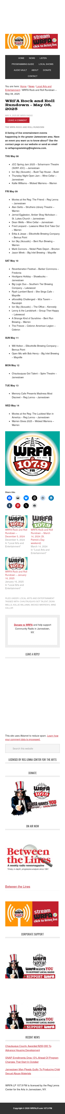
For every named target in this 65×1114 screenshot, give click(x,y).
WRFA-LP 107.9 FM (32, 16)
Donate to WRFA (23, 624)
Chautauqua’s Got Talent (34, 601)
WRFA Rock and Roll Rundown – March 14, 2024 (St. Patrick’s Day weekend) (42, 536)
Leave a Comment (17, 120)
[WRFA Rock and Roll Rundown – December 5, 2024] (16, 521)
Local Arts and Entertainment (37, 598)
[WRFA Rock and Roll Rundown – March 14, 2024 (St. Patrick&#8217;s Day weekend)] (42, 521)
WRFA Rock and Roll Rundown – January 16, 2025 (16, 575)
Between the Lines (17, 886)
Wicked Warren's (40, 604)
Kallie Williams (21, 604)
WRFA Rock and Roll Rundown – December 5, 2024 (16, 533)
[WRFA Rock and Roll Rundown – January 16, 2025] (16, 563)
